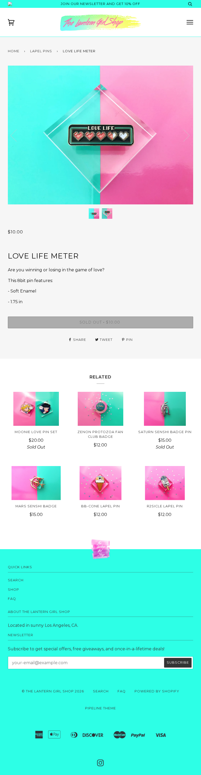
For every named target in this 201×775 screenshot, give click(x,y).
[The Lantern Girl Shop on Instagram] (100, 764)
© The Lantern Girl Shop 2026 (53, 691)
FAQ (12, 599)
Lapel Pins (41, 51)
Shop (13, 590)
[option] (100, 135)
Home (13, 51)
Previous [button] (17, 135)
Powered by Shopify (157, 691)
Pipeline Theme (100, 708)
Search (16, 580)
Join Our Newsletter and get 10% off (100, 4)
